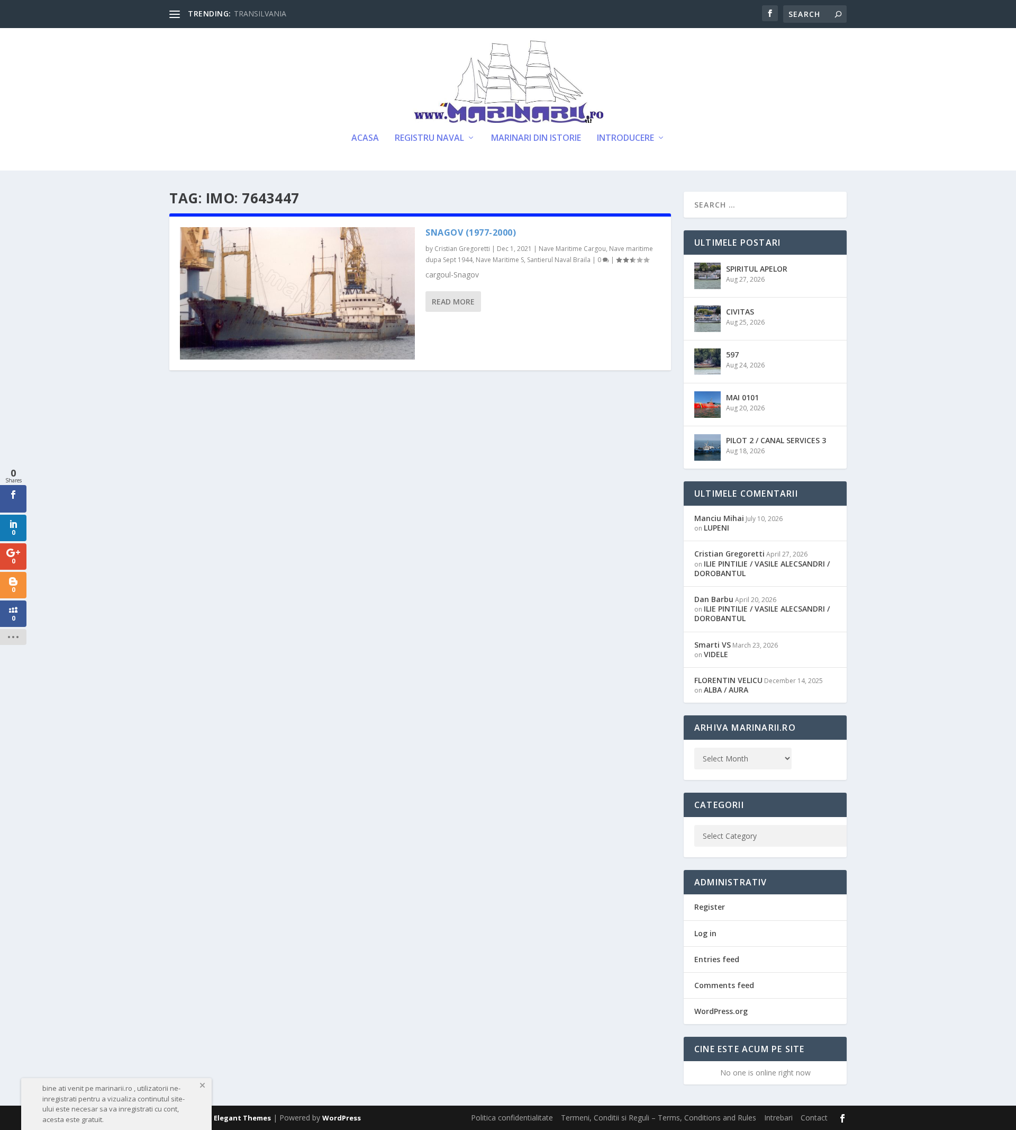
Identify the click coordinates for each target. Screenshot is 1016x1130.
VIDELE (716, 654)
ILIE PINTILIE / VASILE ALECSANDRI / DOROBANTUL (762, 568)
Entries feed (716, 959)
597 (732, 354)
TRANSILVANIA (260, 13)
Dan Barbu (713, 599)
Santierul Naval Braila (559, 259)
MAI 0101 (742, 397)
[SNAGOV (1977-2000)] (297, 293)
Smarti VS (712, 645)
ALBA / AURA (726, 690)
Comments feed (724, 985)
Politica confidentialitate (512, 1118)
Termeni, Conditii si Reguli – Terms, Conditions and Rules (658, 1118)
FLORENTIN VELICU (728, 680)
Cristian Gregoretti (462, 248)
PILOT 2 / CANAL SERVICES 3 (776, 440)
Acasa (365, 138)
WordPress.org (721, 1011)
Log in (705, 933)
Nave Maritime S (500, 259)
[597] (707, 361)
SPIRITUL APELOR (756, 269)
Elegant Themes (242, 1118)
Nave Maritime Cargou (572, 248)
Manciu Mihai (719, 518)
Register (709, 907)
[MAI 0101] (707, 404)
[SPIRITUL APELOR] (707, 276)
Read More (453, 302)
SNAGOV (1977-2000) (470, 232)
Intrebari (778, 1118)
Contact (814, 1118)
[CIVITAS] (707, 319)
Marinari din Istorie (536, 138)
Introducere (625, 138)
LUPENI (716, 528)
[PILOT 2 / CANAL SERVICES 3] (707, 447)
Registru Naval (429, 138)
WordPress (341, 1118)
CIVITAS (740, 312)
